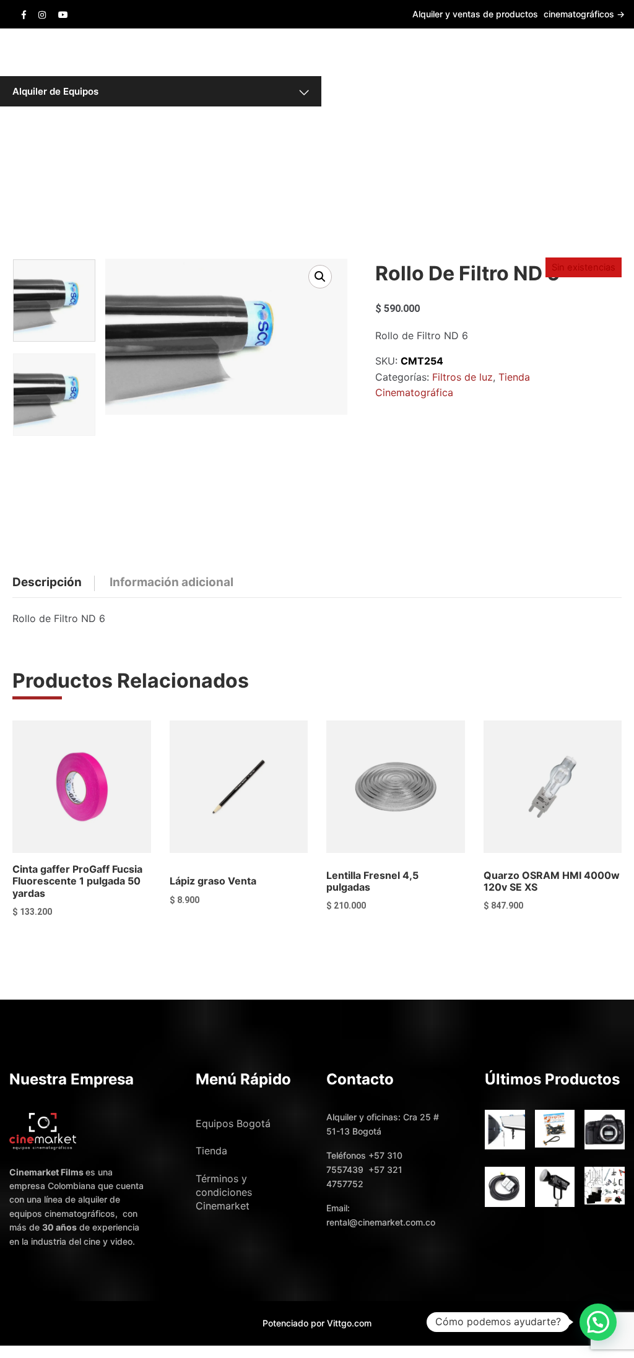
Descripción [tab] (47, 582)
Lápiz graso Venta (213, 881)
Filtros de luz (462, 377)
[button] (320, 276)
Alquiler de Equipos (55, 91)
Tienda (211, 1150)
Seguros (366, 138)
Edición (366, 91)
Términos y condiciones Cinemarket (224, 1192)
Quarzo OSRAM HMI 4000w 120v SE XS (552, 881)
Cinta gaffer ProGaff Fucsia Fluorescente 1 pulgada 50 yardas (77, 881)
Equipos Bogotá (233, 1123)
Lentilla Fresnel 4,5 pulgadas (372, 881)
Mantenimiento (366, 114)
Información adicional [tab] (171, 582)
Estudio (366, 67)
